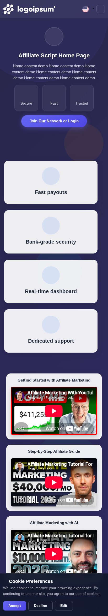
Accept (14, 606)
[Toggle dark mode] (100, 9)
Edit (63, 606)
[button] (88, 9)
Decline (40, 606)
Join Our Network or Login (54, 121)
